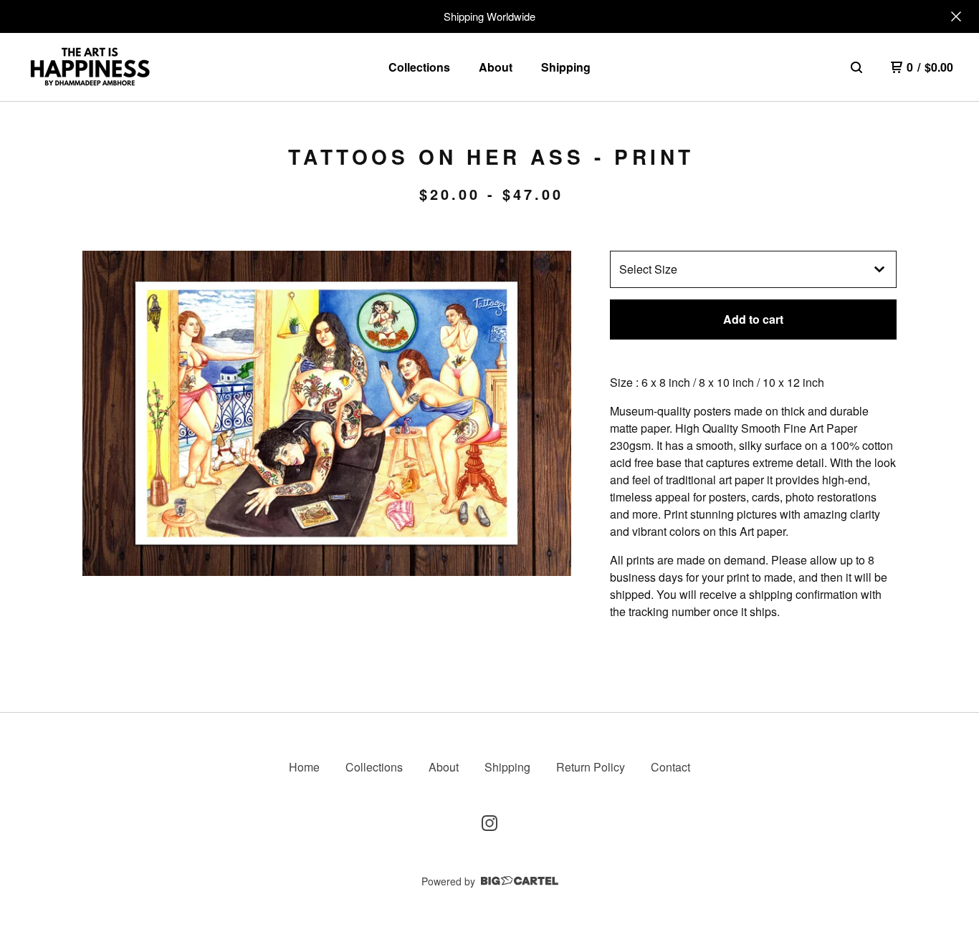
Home (304, 767)
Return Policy (590, 767)
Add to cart (753, 319)
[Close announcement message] (956, 16)
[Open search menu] (856, 67)
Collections (419, 67)
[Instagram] (489, 823)
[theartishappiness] (89, 67)
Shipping (566, 67)
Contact (670, 767)
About (495, 67)
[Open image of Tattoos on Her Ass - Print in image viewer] (326, 413)
